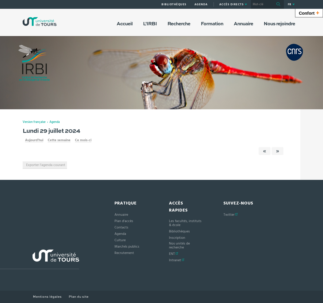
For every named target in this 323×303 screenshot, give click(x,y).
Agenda (54, 122)
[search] (262, 4)
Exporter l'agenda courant (45, 165)
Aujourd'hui (34, 140)
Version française (34, 122)
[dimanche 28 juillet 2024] (264, 151)
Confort (309, 12)
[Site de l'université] (39, 259)
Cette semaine (59, 140)
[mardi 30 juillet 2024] (277, 151)
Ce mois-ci (83, 140)
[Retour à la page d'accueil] (39, 21)
